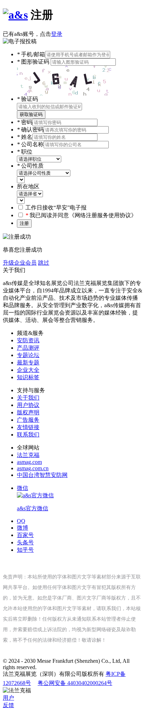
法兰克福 (28, 455)
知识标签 (28, 377)
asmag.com (29, 462)
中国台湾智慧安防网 (42, 475)
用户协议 (28, 405)
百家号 (25, 535)
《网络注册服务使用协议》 (103, 215)
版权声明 (28, 412)
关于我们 (28, 398)
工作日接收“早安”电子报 (56, 208)
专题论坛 (28, 355)
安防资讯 (28, 340)
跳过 (43, 263)
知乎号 (25, 550)
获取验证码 (31, 114)
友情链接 (28, 427)
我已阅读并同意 (81, 215)
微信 (32, 498)
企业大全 (28, 370)
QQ (21, 521)
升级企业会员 (20, 263)
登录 (56, 34)
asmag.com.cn (33, 468)
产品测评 (28, 348)
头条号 (25, 542)
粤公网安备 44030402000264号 (75, 683)
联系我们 (28, 435)
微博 (22, 528)
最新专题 (28, 362)
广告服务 (28, 420)
